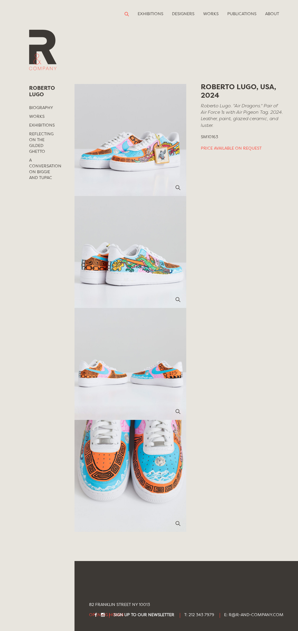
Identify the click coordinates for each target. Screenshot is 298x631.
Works (211, 14)
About (272, 14)
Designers (183, 14)
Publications (241, 14)
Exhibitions (150, 14)
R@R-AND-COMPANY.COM (256, 615)
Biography (41, 108)
